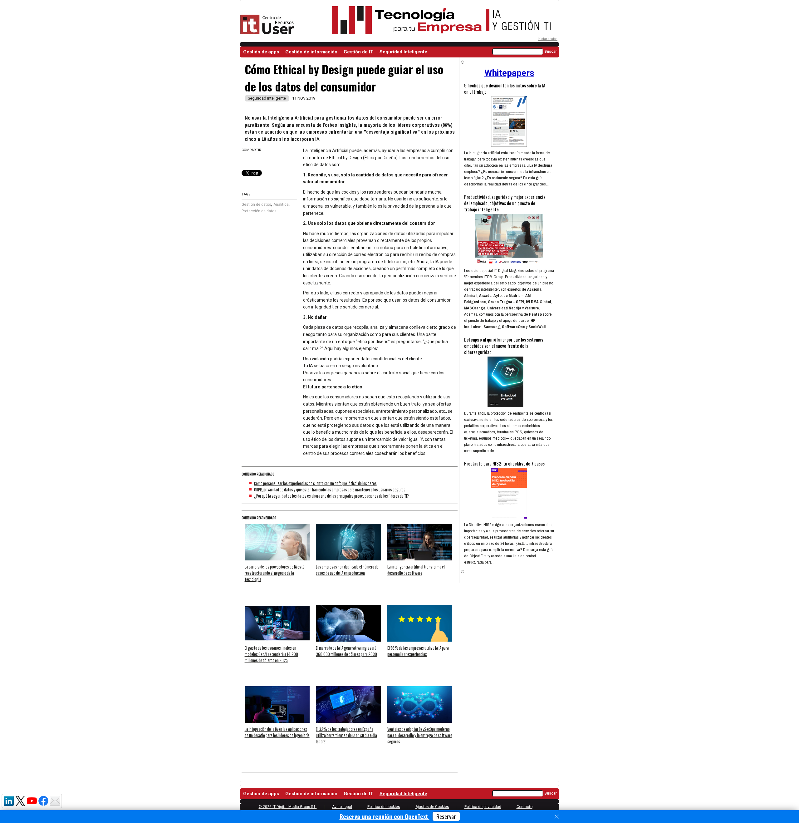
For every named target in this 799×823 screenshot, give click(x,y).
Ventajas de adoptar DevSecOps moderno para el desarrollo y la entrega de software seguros (419, 735)
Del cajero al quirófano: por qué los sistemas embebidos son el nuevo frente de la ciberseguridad (503, 345)
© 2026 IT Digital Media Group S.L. (288, 807)
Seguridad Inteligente (403, 52)
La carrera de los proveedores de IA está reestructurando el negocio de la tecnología (275, 573)
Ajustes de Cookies (432, 807)
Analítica (281, 204)
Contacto (524, 807)
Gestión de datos (256, 204)
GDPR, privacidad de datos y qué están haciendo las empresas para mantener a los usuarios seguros (329, 489)
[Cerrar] (556, 816)
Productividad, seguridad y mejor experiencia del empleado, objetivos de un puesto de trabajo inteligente (505, 203)
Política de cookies (383, 807)
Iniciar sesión (547, 39)
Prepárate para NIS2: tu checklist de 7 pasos (504, 463)
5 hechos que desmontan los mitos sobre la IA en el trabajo (504, 88)
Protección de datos (259, 211)
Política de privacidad (482, 807)
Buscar (550, 51)
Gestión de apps (261, 52)
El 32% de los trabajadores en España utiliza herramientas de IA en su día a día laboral (346, 735)
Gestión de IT (358, 52)
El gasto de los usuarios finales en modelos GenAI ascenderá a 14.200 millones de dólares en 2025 (271, 654)
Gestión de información (311, 52)
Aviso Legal (342, 807)
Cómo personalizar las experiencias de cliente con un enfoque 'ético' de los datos (315, 483)
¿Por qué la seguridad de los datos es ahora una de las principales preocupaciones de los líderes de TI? (331, 496)
